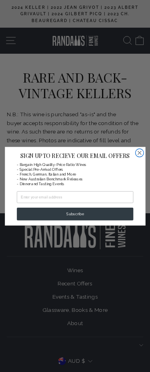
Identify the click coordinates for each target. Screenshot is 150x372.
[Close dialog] (139, 153)
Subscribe (75, 214)
